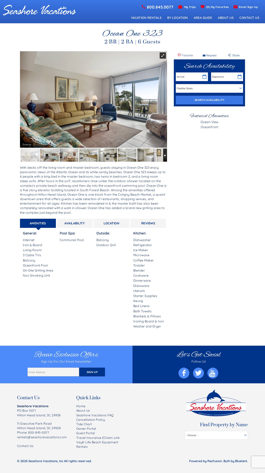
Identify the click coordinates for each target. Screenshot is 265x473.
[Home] (39, 10)
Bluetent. (241, 461)
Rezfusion (214, 461)
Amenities (38, 223)
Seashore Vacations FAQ (95, 415)
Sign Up (92, 372)
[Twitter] (198, 373)
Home (81, 406)
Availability (74, 223)
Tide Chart (84, 424)
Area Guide (203, 18)
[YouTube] (213, 373)
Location (112, 223)
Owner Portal (86, 428)
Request (211, 55)
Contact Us (249, 18)
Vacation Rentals (146, 18)
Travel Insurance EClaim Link (98, 438)
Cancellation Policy (90, 420)
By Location (177, 18)
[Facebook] (184, 373)
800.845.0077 (160, 7)
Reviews (148, 223)
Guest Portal (85, 433)
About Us (226, 18)
